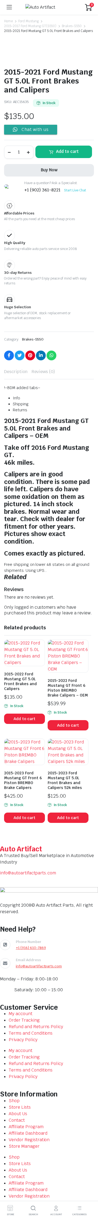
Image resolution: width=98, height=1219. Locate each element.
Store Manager (24, 1146)
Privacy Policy (23, 1039)
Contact (17, 1120)
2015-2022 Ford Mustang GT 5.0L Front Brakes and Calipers (20, 681)
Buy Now (49, 169)
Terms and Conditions (31, 1033)
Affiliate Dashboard (28, 1133)
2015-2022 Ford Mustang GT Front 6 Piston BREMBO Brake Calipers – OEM (68, 688)
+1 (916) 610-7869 (31, 947)
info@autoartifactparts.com (28, 873)
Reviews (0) (43, 371)
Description (15, 371)
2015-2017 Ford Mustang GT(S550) (30, 26)
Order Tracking (24, 1020)
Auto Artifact (21, 849)
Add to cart (67, 151)
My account (20, 1013)
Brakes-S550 (72, 26)
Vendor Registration (29, 1140)
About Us (18, 1114)
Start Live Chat (75, 190)
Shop (14, 1100)
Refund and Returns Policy (36, 1026)
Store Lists (20, 1107)
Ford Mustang (28, 21)
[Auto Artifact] (48, 7)
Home (8, 21)
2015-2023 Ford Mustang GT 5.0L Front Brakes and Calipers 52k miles (65, 780)
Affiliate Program (26, 1127)
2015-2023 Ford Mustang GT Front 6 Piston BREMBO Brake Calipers (23, 780)
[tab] (15, 371)
